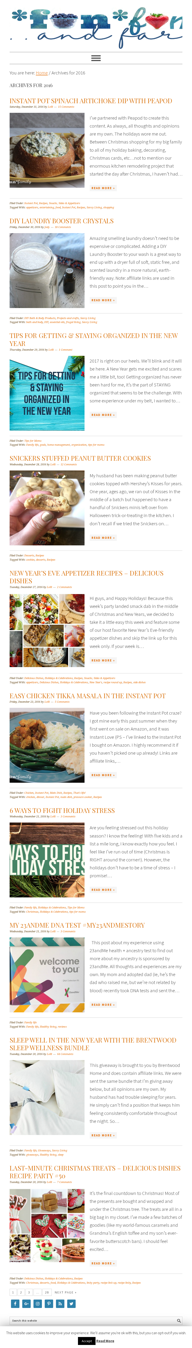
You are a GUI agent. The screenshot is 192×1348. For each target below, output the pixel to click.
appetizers (32, 207)
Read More (105, 1340)
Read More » (103, 188)
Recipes (43, 203)
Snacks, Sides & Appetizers (64, 203)
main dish (66, 797)
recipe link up (108, 1282)
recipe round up (112, 682)
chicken (30, 797)
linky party (93, 1282)
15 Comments (66, 106)
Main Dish (56, 792)
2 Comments (64, 587)
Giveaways (44, 1150)
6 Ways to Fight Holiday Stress (62, 810)
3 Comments (68, 816)
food (58, 207)
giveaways (32, 1154)
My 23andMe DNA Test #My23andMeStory (77, 925)
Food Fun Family (96, 24)
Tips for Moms (32, 440)
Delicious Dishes (33, 678)
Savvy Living (94, 207)
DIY (46, 322)
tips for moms (96, 444)
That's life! (79, 792)
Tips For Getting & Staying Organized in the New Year (94, 339)
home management (58, 444)
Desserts (29, 555)
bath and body (34, 322)
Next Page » (66, 1292)
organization (79, 444)
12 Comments (69, 464)
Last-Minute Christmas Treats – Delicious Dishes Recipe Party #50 (95, 1172)
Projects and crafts (68, 318)
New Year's (95, 682)
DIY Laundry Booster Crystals (62, 220)
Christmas (32, 911)
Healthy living (48, 1026)
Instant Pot (31, 203)
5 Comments (62, 701)
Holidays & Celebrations (59, 678)
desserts (40, 559)
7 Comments (64, 1182)
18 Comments (63, 227)
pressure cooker (83, 797)
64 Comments (65, 1054)
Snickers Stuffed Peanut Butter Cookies (80, 458)
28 (47, 1292)
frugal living (73, 322)
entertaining (47, 207)
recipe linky (124, 1282)
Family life (32, 444)
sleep (60, 1154)
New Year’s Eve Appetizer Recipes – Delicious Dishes (86, 577)
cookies (30, 559)
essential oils (57, 322)
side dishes (139, 682)
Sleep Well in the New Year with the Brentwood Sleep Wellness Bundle (93, 1044)
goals (43, 444)
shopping (108, 207)
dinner (40, 797)
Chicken (29, 792)
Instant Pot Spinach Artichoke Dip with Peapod (91, 100)
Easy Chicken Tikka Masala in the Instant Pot (88, 695)
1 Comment (65, 349)
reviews (62, 1026)
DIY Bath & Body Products (39, 318)
